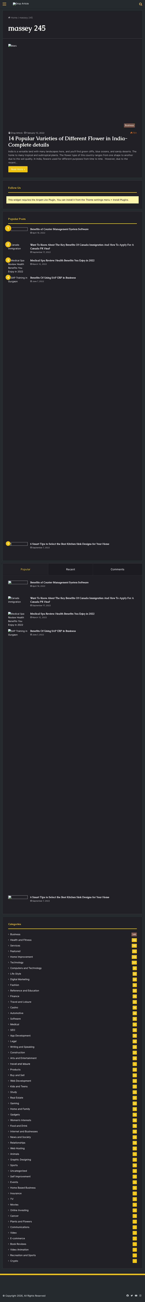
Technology (17, 962)
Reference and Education (24, 990)
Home (14, 17)
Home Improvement (21, 956)
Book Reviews (18, 1244)
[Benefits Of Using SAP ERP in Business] (18, 408)
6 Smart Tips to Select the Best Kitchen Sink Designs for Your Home (69, 543)
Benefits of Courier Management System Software (59, 229)
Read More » (18, 169)
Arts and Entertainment (23, 1058)
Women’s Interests (20, 1120)
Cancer (14, 1215)
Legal (13, 1041)
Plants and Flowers (21, 1221)
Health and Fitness (20, 940)
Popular (25, 569)
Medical (14, 1024)
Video (13, 1232)
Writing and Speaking (22, 1046)
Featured (15, 951)
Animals (14, 1154)
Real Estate (16, 1097)
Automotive (16, 1013)
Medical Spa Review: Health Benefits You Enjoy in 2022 (62, 260)
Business (15, 934)
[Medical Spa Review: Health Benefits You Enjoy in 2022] (18, 266)
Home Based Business (23, 1187)
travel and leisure (20, 1063)
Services (15, 945)
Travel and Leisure (20, 1001)
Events (14, 1182)
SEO (12, 1030)
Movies (14, 1204)
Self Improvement (20, 1176)
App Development (20, 1035)
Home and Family (20, 1109)
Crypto (14, 1260)
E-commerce (17, 1238)
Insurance (16, 1193)
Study (13, 1092)
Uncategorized (18, 1170)
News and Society (20, 1137)
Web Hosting (17, 1148)
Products (15, 1069)
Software (15, 1018)
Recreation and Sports (23, 1255)
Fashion (14, 985)
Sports (14, 1165)
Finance (14, 996)
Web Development (20, 1080)
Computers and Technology (26, 968)
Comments (117, 569)
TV (11, 1199)
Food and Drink (18, 1125)
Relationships (17, 1142)
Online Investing (19, 1210)
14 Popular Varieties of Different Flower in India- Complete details (67, 141)
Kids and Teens (19, 1086)
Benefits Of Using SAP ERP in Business (53, 277)
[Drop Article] (21, 3)
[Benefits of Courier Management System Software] (18, 234)
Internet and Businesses (24, 1131)
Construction (17, 1052)
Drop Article (17, 133)
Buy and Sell (17, 1075)
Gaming (14, 1103)
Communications (19, 1227)
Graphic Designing (20, 1159)
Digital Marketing (19, 979)
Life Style (15, 973)
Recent (70, 569)
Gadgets (15, 1114)
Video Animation (19, 1249)
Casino (14, 1007)
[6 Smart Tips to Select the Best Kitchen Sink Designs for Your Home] (18, 548)
